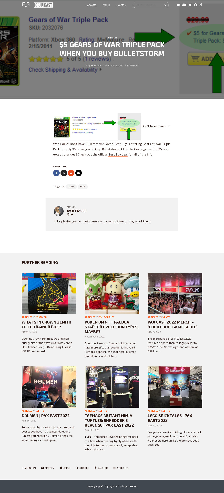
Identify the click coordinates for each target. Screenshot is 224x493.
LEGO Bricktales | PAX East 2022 (170, 418)
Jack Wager (95, 65)
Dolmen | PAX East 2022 (46, 415)
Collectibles (106, 317)
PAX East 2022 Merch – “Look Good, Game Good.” (172, 324)
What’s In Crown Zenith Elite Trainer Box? (46, 324)
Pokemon (41, 317)
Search (166, 5)
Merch (106, 4)
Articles (112, 37)
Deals (71, 186)
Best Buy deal (118, 154)
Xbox (82, 186)
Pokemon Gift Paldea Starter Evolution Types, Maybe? (111, 327)
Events (120, 4)
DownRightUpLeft (95, 486)
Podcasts (91, 4)
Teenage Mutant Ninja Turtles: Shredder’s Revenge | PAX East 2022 (109, 420)
